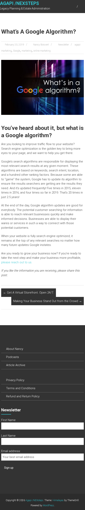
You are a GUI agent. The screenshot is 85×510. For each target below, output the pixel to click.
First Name (8, 420)
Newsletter (63, 44)
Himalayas (58, 500)
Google (16, 50)
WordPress (48, 505)
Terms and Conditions (20, 388)
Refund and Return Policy (23, 396)
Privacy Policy (15, 380)
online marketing (42, 50)
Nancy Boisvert (41, 44)
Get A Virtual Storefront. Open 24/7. (28, 292)
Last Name (8, 435)
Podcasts (12, 357)
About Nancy (14, 349)
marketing (27, 50)
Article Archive (15, 365)
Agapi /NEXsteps (19, 3)
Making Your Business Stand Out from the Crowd (47, 301)
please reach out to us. (16, 262)
